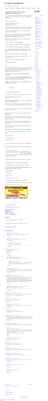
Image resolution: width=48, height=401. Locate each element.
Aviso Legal (7, 390)
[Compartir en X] (14, 226)
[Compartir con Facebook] (15, 226)
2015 (36, 67)
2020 (36, 60)
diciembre (37, 70)
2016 (36, 66)
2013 (36, 110)
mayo (37, 79)
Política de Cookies (8, 394)
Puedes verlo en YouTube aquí (15, 201)
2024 (36, 54)
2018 (36, 63)
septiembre (38, 74)
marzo (37, 108)
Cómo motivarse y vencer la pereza (38, 39)
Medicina (14, 227)
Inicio (19, 384)
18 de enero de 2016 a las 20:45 (14, 304)
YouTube (23, 8)
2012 (36, 111)
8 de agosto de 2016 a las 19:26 (14, 323)
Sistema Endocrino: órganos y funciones (38, 28)
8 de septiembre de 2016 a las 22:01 (15, 337)
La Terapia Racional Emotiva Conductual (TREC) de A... (39, 105)
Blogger (27, 397)
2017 (36, 64)
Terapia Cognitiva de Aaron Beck (39, 90)
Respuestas (9, 237)
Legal (38, 8)
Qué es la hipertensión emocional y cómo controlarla (38, 36)
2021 (36, 59)
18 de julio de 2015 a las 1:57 (16, 261)
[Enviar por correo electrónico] (13, 226)
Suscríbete (18, 8)
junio (37, 78)
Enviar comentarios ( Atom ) (13, 386)
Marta (8, 328)
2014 (36, 68)
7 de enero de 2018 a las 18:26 (14, 342)
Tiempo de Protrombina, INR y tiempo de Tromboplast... (39, 83)
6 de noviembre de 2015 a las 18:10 (22, 286)
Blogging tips (2, 400)
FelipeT (8, 249)
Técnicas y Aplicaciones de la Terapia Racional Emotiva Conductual (38, 42)
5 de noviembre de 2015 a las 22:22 (15, 275)
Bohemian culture (10, 364)
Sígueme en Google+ (9, 213)
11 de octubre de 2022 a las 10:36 (18, 364)
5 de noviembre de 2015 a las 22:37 (15, 292)
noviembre (38, 71)
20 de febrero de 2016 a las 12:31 (15, 310)
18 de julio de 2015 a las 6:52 (14, 268)
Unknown (8, 275)
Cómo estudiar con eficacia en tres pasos (38, 46)
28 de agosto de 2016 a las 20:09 (13, 328)
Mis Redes (28, 8)
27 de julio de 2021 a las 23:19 (14, 358)
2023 (36, 56)
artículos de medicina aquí (15, 207)
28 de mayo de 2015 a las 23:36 (14, 233)
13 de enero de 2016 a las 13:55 (15, 298)
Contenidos (12, 8)
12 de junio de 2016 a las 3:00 (14, 315)
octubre (37, 72)
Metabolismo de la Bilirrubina (38, 19)
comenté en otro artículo (11, 103)
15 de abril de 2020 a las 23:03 (14, 353)
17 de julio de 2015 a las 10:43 (21, 257)
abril (37, 81)
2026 (36, 52)
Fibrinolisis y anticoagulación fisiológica (38, 102)
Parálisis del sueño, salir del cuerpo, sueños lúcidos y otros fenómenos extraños (38, 22)
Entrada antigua (29, 384)
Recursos (33, 8)
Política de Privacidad (9, 392)
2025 (36, 53)
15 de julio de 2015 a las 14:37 (13, 249)
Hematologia (10, 227)
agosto (37, 75)
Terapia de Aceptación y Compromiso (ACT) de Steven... (39, 87)
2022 (36, 57)
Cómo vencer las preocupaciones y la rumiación (39, 95)
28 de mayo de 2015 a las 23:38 (21, 239)
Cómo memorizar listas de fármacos (38, 48)
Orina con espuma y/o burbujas (38, 26)
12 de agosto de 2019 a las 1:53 (14, 348)
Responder (8, 235)
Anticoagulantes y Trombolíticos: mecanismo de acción (38, 98)
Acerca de (7, 8)
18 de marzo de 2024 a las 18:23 (15, 369)
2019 (36, 61)
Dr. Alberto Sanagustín (13, 3)
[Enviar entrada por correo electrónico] (11, 226)
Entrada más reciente (8, 384)
